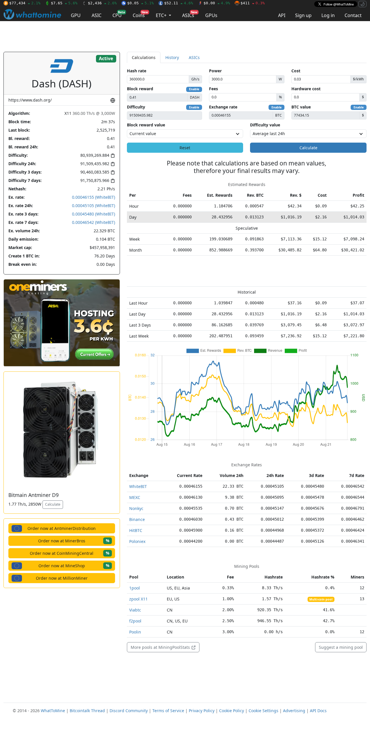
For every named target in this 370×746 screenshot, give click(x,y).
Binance (137, 519)
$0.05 (140, 3)
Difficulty (136, 107)
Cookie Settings (263, 710)
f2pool (135, 621)
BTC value (301, 107)
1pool (134, 588)
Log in (328, 15)
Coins (140, 14)
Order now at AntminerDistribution (61, 528)
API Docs (318, 710)
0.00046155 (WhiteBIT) (93, 197)
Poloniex (137, 541)
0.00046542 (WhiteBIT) (93, 222)
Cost (295, 70)
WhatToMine (53, 710)
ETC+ (162, 15)
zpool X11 (138, 599)
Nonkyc (136, 508)
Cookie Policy (231, 710)
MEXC (134, 497)
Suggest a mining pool (341, 647)
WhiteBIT (138, 486)
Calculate (52, 504)
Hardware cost (306, 88)
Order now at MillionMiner (62, 578)
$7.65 (64, 3)
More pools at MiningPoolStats (161, 647)
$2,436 (102, 3)
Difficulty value (265, 125)
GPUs (211, 15)
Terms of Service (168, 710)
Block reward (140, 88)
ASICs (189, 14)
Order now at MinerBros (73, 540)
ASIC (96, 15)
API (281, 15)
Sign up (303, 15)
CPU (118, 14)
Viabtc (135, 610)
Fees (213, 88)
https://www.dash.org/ (30, 100)
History (172, 57)
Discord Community (129, 710)
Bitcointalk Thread (87, 710)
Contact (353, 15)
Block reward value (146, 125)
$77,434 (24, 3)
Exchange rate (223, 107)
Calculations (144, 57)
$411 (252, 3)
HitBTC (135, 530)
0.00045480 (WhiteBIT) (93, 214)
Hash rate (136, 70)
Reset (185, 147)
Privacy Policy (201, 710)
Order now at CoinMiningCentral (69, 553)
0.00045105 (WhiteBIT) (93, 205)
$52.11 (178, 3)
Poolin (135, 632)
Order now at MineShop (73, 565)
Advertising (294, 710)
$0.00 (217, 3)
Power (215, 70)
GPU (76, 15)
